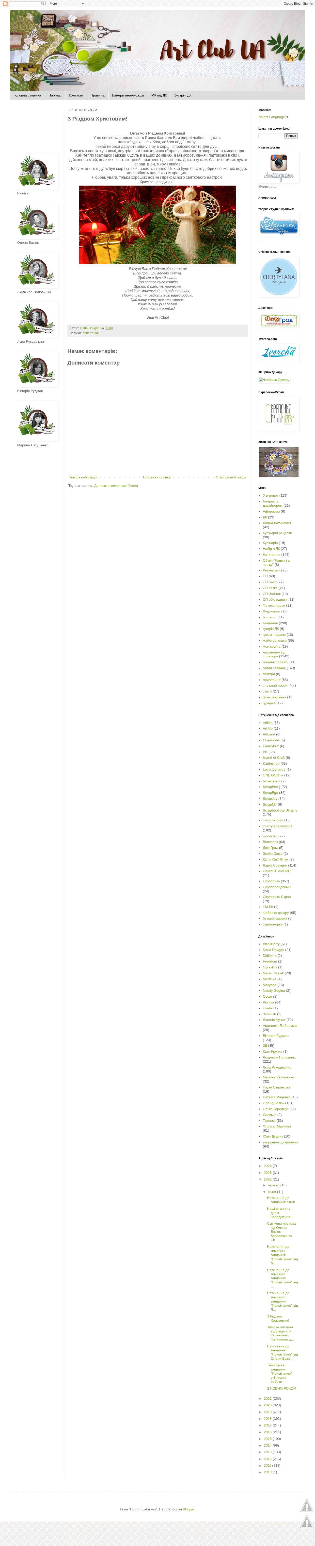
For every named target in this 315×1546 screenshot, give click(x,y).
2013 (268, 1452)
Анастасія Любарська (280, 1026)
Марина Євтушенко (278, 1077)
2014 (268, 1445)
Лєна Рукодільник (277, 1067)
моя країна (272, 646)
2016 (268, 1432)
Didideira (270, 956)
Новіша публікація (83, 477)
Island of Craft (274, 757)
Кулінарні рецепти (277, 533)
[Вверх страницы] (307, 1512)
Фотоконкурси (274, 605)
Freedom (270, 961)
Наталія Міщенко (276, 1097)
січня (272, 1192)
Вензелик (270, 842)
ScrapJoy (270, 798)
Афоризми (271, 511)
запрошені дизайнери (280, 1142)
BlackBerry (271, 944)
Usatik (267, 1008)
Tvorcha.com (273, 820)
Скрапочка (271, 881)
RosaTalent (271, 781)
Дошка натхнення (277, 523)
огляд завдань (274, 668)
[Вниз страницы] (307, 1528)
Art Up (268, 728)
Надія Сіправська (277, 1087)
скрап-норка (273, 924)
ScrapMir (270, 804)
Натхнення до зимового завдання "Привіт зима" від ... (282, 1278)
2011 (268, 1465)
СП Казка (270, 588)
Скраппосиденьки (277, 887)
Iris (265, 752)
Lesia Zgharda (274, 769)
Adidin (267, 723)
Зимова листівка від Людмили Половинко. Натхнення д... (280, 1333)
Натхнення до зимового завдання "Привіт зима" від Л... (282, 1301)
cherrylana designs (277, 826)
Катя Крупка (272, 1051)
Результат (270, 570)
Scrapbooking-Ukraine (280, 810)
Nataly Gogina (274, 990)
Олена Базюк (273, 1103)
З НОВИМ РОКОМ (281, 1388)
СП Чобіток (272, 594)
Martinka (269, 979)
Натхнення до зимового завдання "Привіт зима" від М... (282, 1255)
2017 (268, 1425)
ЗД (265, 1045)
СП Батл (269, 582)
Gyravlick (270, 967)
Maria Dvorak (273, 973)
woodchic (270, 836)
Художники (271, 611)
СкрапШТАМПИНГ (278, 871)
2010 (268, 1472)
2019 (268, 1412)
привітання (91, 333)
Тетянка (269, 1121)
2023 (268, 1173)
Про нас (55, 95)
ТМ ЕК (268, 907)
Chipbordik (271, 740)
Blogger (189, 1509)
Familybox (271, 746)
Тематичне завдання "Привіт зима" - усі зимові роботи (281, 1373)
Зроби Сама (273, 853)
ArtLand (269, 734)
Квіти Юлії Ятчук (275, 859)
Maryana (270, 985)
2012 (268, 1459)
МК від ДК (159, 95)
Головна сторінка (27, 95)
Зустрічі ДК (182, 95)
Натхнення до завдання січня (281, 1200)
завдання (270, 623)
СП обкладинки (275, 599)
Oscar (267, 996)
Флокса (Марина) (277, 1126)
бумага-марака (275, 918)
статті (267, 691)
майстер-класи (275, 640)
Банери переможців (128, 95)
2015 (268, 1439)
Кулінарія (270, 543)
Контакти (76, 95)
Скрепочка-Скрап (277, 897)
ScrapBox (270, 787)
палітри (269, 674)
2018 (268, 1419)
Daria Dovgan (273, 950)
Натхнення (271, 554)
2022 (268, 1179)
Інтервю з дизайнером (273, 503)
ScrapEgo (270, 793)
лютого (274, 1185)
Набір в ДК (271, 549)
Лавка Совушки (275, 865)
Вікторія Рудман (276, 1036)
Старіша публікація (231, 477)
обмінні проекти (275, 662)
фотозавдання (274, 697)
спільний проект (276, 685)
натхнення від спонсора (274, 654)
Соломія (269, 1115)
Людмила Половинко (280, 1057)
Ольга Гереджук (275, 1109)
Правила (98, 95)
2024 (268, 1166)
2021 (268, 1398)
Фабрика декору (276, 913)
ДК (265, 517)
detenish (269, 1014)
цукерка (269, 703)
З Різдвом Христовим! (278, 1318)
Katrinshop (271, 763)
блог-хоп (270, 617)
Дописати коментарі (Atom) (116, 486)
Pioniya (268, 1002)
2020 (268, 1405)
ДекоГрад (270, 848)
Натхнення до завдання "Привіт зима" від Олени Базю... (282, 1352)
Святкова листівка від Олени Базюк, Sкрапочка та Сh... (281, 1231)
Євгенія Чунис (274, 1020)
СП (265, 576)
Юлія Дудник (273, 1136)
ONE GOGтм (273, 775)
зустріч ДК (271, 629)
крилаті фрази (274, 635)
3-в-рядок (270, 495)
